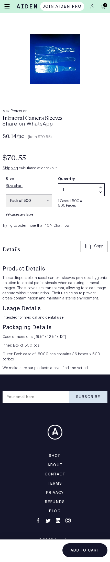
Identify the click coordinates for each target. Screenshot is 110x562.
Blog (55, 511)
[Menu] (7, 6)
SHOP (55, 456)
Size (10, 179)
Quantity (66, 179)
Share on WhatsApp (28, 124)
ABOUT (55, 465)
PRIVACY (55, 493)
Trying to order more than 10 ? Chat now (36, 225)
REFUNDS (55, 502)
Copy (98, 246)
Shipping (10, 168)
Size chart (14, 186)
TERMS (55, 483)
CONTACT (55, 474)
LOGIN (92, 6)
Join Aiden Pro (62, 6)
